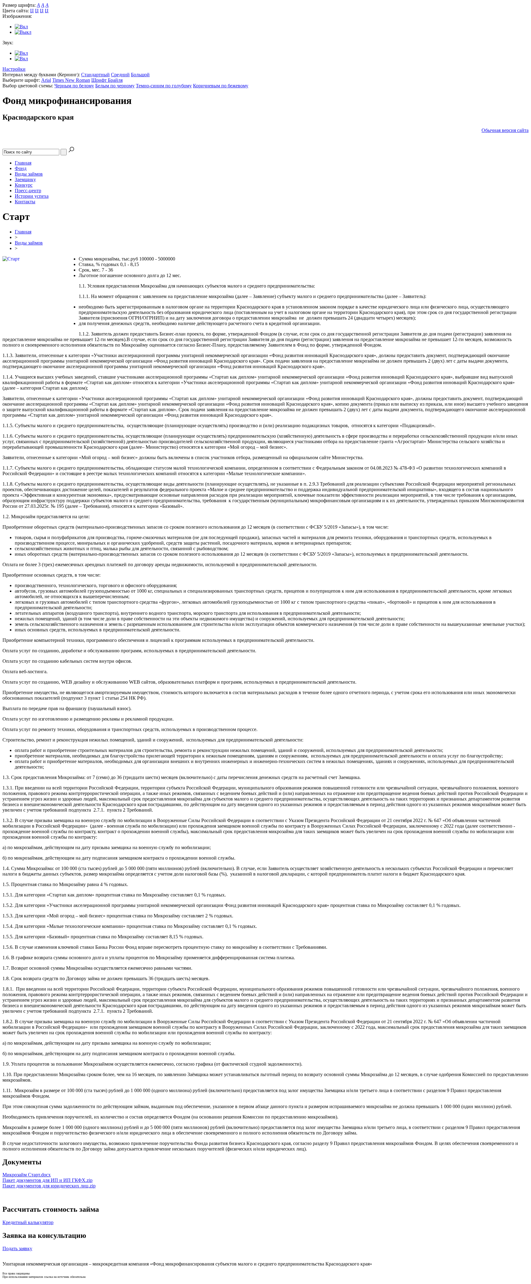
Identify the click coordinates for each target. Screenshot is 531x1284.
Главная (23, 162)
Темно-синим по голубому (164, 85)
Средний (120, 74)
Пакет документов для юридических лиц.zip (49, 1185)
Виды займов (29, 174)
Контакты (25, 201)
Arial (46, 80)
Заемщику (25, 179)
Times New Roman (71, 80)
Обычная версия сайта (505, 130)
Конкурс (24, 185)
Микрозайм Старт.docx (26, 1174)
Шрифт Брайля (107, 80)
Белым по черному (115, 85)
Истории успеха (32, 196)
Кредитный (27, 1222)
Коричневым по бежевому (220, 85)
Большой (140, 74)
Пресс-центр (28, 190)
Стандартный (95, 74)
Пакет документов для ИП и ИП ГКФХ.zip (47, 1180)
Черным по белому (74, 85)
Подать (17, 1248)
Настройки (14, 69)
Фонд (20, 168)
